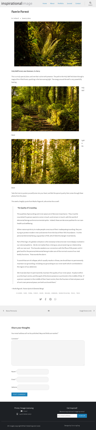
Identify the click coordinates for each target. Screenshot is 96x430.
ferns (30, 293)
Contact (78, 3)
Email (13, 379)
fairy (25, 293)
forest (35, 293)
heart (41, 293)
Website (14, 387)
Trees (78, 293)
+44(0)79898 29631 (25, 414)
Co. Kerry (19, 293)
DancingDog (75, 425)
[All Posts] (49, 311)
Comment (15, 339)
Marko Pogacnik (64, 293)
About (52, 3)
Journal (69, 3)
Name (13, 372)
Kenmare (54, 293)
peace (73, 293)
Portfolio (61, 3)
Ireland (16, 18)
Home (45, 3)
